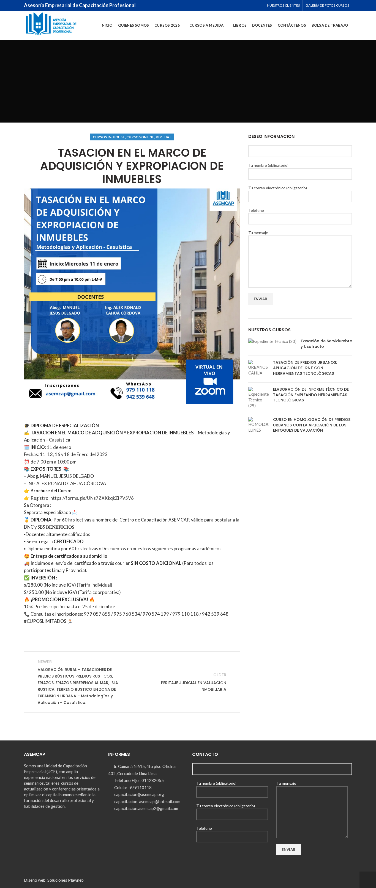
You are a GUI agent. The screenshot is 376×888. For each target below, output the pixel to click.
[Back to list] (132, 682)
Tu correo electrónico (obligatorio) (277, 187)
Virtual (163, 137)
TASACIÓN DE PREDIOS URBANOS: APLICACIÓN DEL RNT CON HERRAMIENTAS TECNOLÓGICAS (305, 368)
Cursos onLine (140, 137)
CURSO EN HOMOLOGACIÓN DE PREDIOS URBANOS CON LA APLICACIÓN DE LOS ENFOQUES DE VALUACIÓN (311, 425)
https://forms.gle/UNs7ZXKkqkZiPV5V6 (92, 498)
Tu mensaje (258, 232)
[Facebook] (240, 5)
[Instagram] (248, 5)
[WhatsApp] (257, 5)
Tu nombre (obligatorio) (268, 165)
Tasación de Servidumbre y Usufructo (326, 343)
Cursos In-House (109, 137)
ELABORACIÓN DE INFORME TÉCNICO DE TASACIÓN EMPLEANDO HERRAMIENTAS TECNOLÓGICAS (311, 395)
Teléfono (256, 210)
